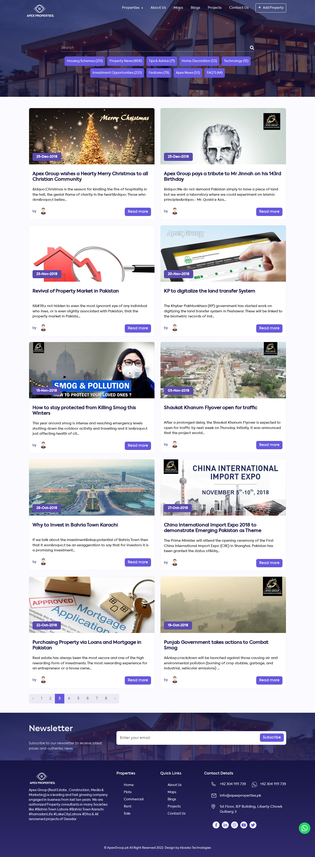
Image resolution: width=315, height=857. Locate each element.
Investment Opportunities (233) (117, 72)
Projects (215, 7)
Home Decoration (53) (199, 61)
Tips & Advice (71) (162, 61)
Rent (127, 806)
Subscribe (272, 737)
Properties (131, 7)
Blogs (195, 7)
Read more (138, 212)
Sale (127, 813)
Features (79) (159, 72)
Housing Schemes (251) (85, 61)
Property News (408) (126, 61)
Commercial (133, 799)
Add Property (273, 7)
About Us (158, 7)
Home (129, 785)
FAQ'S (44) (215, 72)
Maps (178, 7)
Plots (127, 792)
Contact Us (239, 7)
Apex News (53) (188, 72)
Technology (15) (236, 61)
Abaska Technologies (195, 847)
